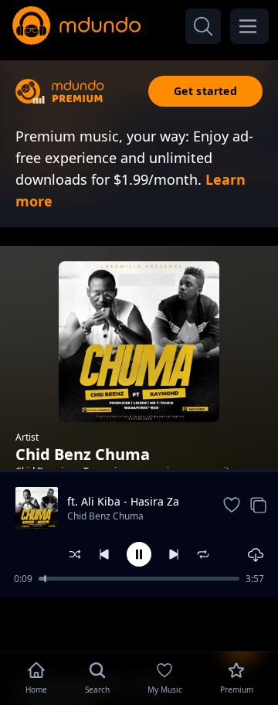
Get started (205, 90)
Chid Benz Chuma (105, 516)
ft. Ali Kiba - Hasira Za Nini (123, 501)
